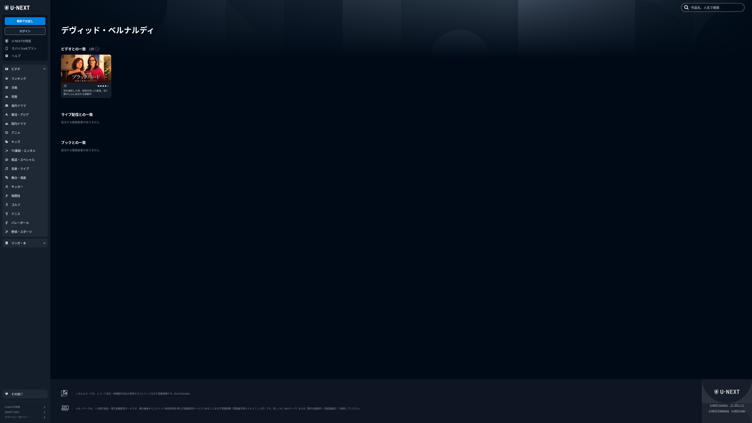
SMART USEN (12, 412)
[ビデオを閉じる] (44, 69)
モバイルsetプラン (24, 48)
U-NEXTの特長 (21, 41)
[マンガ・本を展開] (44, 243)
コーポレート (737, 405)
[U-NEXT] (17, 7)
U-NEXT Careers (719, 405)
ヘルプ (16, 56)
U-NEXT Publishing (719, 410)
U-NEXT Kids (738, 410)
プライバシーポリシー (16, 417)
